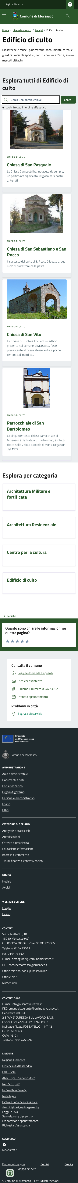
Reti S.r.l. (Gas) (11, 1084)
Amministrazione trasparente (20, 1107)
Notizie (6, 881)
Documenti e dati (13, 780)
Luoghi (39, 30)
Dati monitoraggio (13, 1164)
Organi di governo (13, 792)
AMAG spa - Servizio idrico (18, 1078)
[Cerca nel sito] (66, 16)
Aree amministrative (15, 774)
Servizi (45, 1164)
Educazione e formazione (18, 848)
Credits (69, 1164)
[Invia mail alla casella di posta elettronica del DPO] (27, 1004)
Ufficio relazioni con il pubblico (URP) (24, 971)
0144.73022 (22, 948)
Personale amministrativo (18, 798)
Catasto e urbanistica (15, 842)
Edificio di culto (16, 157)
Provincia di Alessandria (17, 1066)
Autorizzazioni (11, 836)
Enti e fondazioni (12, 786)
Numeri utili (9, 983)
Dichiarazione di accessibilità (19, 1102)
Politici (6, 804)
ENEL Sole (9, 1072)
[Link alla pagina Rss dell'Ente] (4, 1144)
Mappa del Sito (26, 1168)
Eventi (6, 914)
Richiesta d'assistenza (16, 1125)
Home (5, 30)
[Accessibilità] (10, 1173)
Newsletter (9, 1149)
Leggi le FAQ (10, 1112)
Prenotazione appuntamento (20, 1121)
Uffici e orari (9, 977)
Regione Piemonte (14, 4)
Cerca (67, 100)
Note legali (9, 1096)
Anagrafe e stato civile (16, 830)
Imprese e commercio (15, 854)
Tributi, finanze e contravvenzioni (22, 860)
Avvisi (6, 887)
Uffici (5, 810)
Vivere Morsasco (22, 30)
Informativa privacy (14, 1090)
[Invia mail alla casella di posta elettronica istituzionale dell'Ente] (33, 959)
